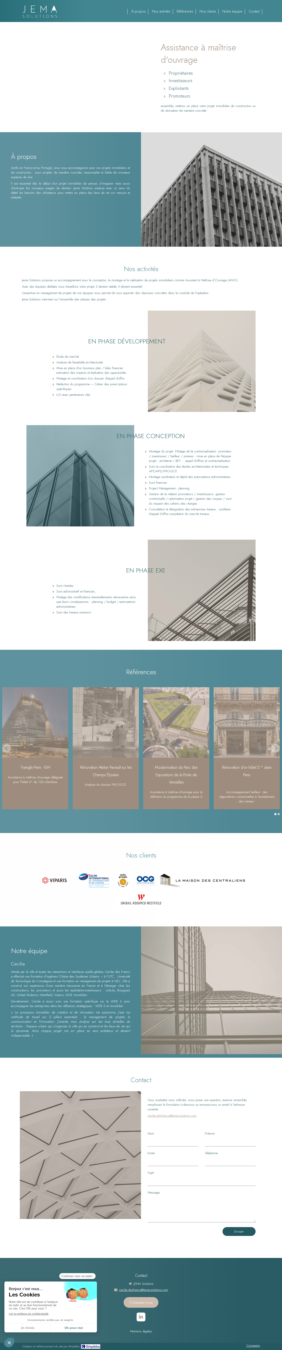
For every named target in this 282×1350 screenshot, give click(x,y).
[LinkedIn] (141, 1317)
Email (151, 1153)
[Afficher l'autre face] (211, 189)
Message (154, 1192)
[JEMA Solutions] (40, 18)
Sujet (151, 1172)
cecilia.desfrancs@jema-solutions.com (172, 1115)
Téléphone (211, 1153)
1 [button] (275, 814)
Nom (151, 1133)
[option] (141, 748)
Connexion (253, 1345)
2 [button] (279, 814)
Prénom (210, 1133)
